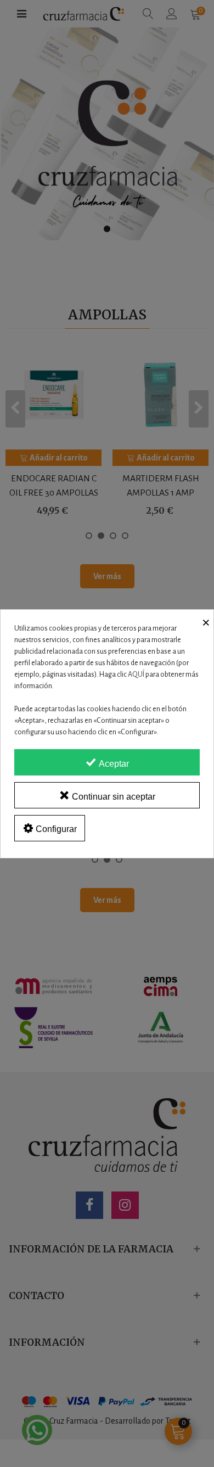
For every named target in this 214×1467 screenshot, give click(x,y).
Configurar (55, 829)
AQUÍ (136, 674)
